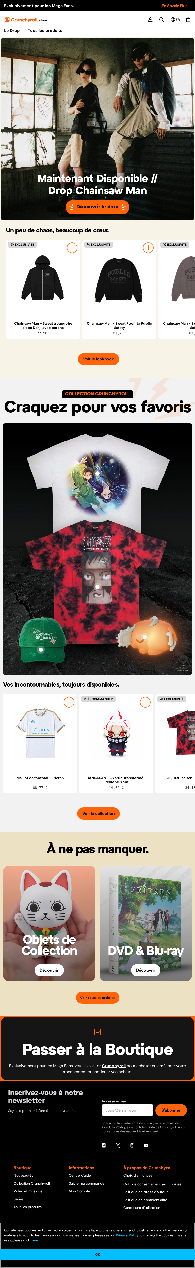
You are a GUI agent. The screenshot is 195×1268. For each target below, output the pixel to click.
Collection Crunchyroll (32, 1183)
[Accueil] (25, 19)
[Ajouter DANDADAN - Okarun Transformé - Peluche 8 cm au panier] (145, 702)
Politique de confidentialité (145, 1199)
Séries (19, 1199)
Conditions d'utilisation (141, 1207)
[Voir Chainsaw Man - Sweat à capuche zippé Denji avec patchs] (43, 279)
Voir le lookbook (98, 359)
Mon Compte (79, 1191)
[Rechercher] (161, 19)
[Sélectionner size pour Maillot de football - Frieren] (69, 702)
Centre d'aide (80, 1175)
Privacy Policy (127, 1235)
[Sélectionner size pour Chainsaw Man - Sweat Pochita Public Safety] (148, 248)
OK (97, 1254)
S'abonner (171, 1110)
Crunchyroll (114, 1065)
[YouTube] (146, 1145)
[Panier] (188, 19)
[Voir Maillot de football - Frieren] (40, 733)
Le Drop (12, 31)
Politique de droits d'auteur (145, 1192)
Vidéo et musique (28, 1191)
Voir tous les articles (97, 997)
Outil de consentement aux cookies (152, 1184)
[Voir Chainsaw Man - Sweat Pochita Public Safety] (119, 279)
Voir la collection (98, 813)
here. (34, 1240)
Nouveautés (23, 1175)
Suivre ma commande (86, 1183)
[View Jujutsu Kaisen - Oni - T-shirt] (97, 587)
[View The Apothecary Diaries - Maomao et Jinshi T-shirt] (97, 473)
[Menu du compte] (150, 19)
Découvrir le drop (97, 207)
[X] (118, 1145)
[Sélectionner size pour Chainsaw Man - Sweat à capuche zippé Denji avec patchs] (72, 248)
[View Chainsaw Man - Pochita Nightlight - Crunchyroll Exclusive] (145, 637)
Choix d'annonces (137, 1175)
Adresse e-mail (114, 1101)
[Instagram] (132, 1145)
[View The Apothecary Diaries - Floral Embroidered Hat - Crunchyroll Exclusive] (41, 650)
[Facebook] (104, 1145)
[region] (100, 289)
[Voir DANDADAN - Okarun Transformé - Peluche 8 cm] (116, 733)
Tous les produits (45, 31)
